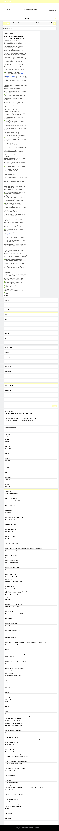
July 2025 (7, 465)
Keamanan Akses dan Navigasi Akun (12, 555)
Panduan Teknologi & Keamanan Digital (12, 632)
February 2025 (8, 477)
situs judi (7, 682)
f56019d (6, 40)
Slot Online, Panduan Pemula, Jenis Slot (13, 718)
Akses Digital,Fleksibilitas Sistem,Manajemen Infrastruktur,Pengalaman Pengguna (21, 495)
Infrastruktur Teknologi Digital (11, 534)
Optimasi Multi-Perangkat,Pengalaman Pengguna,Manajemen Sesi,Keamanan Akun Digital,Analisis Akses (25, 609)
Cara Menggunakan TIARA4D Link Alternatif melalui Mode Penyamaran (19, 413)
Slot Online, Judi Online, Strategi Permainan (13, 713)
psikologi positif (8, 670)
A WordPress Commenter (10, 429)
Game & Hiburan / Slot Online (11, 522)
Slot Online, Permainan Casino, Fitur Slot (13, 720)
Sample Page (28, 18)
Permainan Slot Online (9, 663)
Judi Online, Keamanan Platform (11, 543)
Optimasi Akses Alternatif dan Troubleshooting (14, 604)
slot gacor (7, 342)
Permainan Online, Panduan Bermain (12, 658)
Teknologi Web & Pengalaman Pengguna (13, 804)
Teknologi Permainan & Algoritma (11, 799)
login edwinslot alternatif (10, 588)
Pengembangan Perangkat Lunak (11, 644)
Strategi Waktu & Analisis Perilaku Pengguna (13, 754)
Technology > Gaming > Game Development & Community (16, 756)
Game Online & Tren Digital (10, 524)
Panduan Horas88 (8, 620)
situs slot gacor (8, 357)
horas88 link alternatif (11, 76)
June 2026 (7, 439)
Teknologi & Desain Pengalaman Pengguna (13, 763)
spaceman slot (8, 390)
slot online (7, 711)
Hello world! (19, 429)
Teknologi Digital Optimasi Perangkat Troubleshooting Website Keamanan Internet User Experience (24, 787)
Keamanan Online (8, 569)
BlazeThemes (18, 828)
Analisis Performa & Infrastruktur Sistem (13, 500)
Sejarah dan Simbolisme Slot (10, 678)
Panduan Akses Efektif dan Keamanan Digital (14, 613)
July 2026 (7, 436)
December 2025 (8, 453)
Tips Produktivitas (8, 813)
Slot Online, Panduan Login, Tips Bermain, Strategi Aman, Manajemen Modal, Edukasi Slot (22, 716)
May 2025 (7, 470)
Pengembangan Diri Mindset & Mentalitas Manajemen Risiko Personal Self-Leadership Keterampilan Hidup (25, 642)
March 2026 (7, 446)
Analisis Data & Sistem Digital (11, 498)
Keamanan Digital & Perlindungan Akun (12, 562)
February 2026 (8, 448)
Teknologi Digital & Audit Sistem (11, 782)
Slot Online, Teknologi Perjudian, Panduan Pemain (14, 730)
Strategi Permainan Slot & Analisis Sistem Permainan (15, 751)
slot (6, 338)
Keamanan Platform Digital (10, 574)
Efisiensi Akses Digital (9, 515)
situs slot (7, 314)
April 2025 (7, 472)
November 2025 (8, 455)
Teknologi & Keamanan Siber (10, 773)
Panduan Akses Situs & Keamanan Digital (13, 616)
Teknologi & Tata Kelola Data (10, 777)
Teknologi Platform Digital (10, 801)
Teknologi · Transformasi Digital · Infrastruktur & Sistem (16, 761)
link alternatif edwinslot (9, 586)
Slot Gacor (7, 706)
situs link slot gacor (9, 309)
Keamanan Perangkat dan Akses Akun (12, 572)
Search (6, 404)
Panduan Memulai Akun (9, 625)
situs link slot (8, 333)
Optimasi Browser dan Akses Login (12, 606)
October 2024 (7, 486)
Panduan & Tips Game (9, 611)
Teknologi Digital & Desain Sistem (11, 785)
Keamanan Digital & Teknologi (11, 564)
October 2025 (7, 458)
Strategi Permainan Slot (9, 749)
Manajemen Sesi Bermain (10, 599)
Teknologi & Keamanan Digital (11, 770)
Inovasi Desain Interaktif (10, 536)
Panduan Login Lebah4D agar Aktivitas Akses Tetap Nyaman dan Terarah (20, 423)
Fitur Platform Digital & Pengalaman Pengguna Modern (15, 517)
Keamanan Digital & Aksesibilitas (11, 560)
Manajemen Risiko (9, 597)
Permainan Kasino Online (10, 656)
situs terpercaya (8, 366)
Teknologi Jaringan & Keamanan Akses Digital (14, 794)
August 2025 (7, 463)
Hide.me (8, 233)
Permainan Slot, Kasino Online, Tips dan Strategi (14, 668)
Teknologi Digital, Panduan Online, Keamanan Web (15, 789)
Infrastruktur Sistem (9, 531)
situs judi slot (8, 685)
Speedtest (22, 73)
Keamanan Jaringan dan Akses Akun (12, 567)
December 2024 (8, 482)
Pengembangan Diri (9, 639)
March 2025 (7, 474)
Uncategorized (8, 818)
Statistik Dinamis (8, 732)
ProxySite (8, 236)
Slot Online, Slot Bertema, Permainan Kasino (13, 725)
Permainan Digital (8, 651)
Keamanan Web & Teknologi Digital (12, 576)
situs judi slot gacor (9, 687)
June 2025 (7, 467)
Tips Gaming (7, 811)
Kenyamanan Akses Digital (10, 584)
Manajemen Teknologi (9, 601)
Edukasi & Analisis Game (10, 505)
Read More (6, 295)
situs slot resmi (8, 699)
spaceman (7, 395)
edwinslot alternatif (9, 510)
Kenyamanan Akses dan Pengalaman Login (13, 581)
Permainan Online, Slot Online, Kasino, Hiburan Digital (15, 661)
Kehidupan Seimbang (9, 579)
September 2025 (8, 460)
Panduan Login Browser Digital (11, 623)
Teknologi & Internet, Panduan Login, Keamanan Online (15, 768)
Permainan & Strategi (9, 649)
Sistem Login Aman (9, 680)
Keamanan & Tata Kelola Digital (11, 550)
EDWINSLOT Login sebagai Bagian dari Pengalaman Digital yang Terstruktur (20, 415)
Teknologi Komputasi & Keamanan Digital (13, 796)
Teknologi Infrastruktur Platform (11, 792)
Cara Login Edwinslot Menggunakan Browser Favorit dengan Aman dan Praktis (41, 22)
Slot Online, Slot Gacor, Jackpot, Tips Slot (13, 727)
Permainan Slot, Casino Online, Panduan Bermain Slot (15, 666)
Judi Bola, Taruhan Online (10, 541)
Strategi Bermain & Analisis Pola (11, 735)
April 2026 (7, 444)
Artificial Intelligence (9, 503)
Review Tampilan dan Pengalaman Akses (13, 675)
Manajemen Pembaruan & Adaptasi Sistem (13, 594)
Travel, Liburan (8, 815)
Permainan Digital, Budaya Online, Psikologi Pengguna (15, 654)
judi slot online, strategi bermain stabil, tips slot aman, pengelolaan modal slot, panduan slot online (24, 548)
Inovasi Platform (8, 538)
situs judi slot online (9, 689)
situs (6, 328)
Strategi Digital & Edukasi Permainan (12, 742)
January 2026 (7, 451)
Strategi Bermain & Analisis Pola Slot (12, 737)
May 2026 (7, 441)
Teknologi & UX (8, 780)
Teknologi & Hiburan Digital (10, 766)
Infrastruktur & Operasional (10, 529)
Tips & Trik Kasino (8, 808)
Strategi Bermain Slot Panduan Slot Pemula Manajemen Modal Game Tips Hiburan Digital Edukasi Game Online (26, 739)
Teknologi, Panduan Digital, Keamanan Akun (13, 806)
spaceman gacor (8, 380)
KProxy (7, 234)
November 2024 (8, 484)
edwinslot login (8, 512)
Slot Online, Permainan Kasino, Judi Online (13, 723)
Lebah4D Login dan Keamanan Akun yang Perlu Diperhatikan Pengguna (37, 1)
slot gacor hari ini (8, 347)
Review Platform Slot (9, 673)
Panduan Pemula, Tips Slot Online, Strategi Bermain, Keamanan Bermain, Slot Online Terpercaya (23, 628)
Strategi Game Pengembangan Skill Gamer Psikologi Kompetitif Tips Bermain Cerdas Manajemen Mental (25, 747)
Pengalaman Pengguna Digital (11, 637)
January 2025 (7, 479)
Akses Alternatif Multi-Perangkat (11, 493)
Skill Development (8, 701)
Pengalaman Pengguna (9, 635)
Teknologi (7, 758)
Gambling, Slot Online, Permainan (11, 519)
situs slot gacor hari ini (9, 385)
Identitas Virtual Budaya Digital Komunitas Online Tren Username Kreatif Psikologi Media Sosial (23, 526)
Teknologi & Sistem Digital (10, 775)
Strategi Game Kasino (9, 744)
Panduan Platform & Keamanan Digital (12, 630)
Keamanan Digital (8, 557)
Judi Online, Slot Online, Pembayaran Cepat (13, 545)
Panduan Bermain (8, 618)
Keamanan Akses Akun (9, 553)
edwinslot (7, 507)
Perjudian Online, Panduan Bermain (12, 647)
